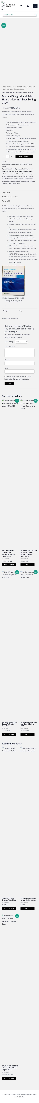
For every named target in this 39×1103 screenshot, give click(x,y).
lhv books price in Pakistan (20, 171)
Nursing (30, 92)
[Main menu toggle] (35, 6)
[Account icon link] (28, 6)
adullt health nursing (11, 169)
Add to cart (24, 156)
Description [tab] (6, 192)
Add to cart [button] (9, 565)
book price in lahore (23, 169)
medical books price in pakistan (11, 176)
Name (6, 360)
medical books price (26, 174)
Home (4, 86)
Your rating (9, 342)
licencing (19, 86)
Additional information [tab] (10, 197)
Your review (9, 346)
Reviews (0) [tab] (6, 201)
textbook (5, 183)
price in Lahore (20, 181)
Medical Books (11, 86)
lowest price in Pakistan (12, 174)
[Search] (35, 15)
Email (6, 368)
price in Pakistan (30, 181)
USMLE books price (14, 183)
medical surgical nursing (21, 179)
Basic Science (6, 92)
